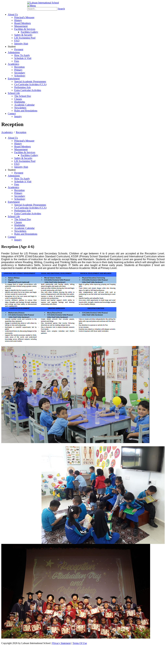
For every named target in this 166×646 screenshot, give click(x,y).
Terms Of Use (79, 643)
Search (61, 8)
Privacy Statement (61, 643)
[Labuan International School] (43, 2)
